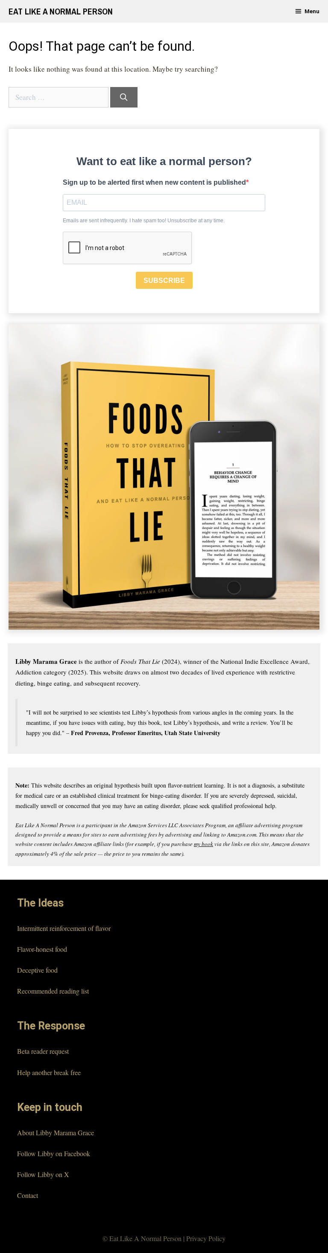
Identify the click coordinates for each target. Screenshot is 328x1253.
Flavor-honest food (42, 949)
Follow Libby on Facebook (53, 1153)
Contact (27, 1195)
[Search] (124, 97)
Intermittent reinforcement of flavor (64, 928)
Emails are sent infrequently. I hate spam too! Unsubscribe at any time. (144, 221)
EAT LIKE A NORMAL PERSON (61, 11)
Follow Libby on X (43, 1174)
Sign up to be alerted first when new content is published (154, 182)
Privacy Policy (206, 1238)
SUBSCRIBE (164, 280)
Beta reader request (43, 1051)
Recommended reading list (53, 990)
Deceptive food (37, 969)
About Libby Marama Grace (55, 1132)
